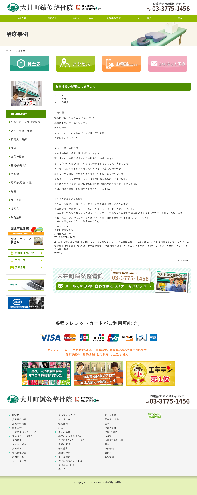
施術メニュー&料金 (83, 18)
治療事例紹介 (19, 423)
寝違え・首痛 (19, 139)
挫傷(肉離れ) (18, 165)
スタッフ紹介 (144, 18)
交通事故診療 (114, 18)
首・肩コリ (64, 419)
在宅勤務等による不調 (70, 461)
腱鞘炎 (15, 208)
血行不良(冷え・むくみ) (71, 440)
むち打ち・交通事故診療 (25, 122)
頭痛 (60, 428)
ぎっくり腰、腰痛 (21, 130)
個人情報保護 (19, 452)
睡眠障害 (63, 448)
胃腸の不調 (64, 444)
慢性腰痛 (63, 423)
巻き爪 (62, 469)
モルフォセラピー (68, 415)
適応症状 (52, 18)
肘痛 (13, 191)
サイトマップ (19, 461)
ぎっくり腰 (111, 415)
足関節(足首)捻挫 (21, 182)
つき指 (15, 174)
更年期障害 (64, 457)
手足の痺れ (64, 432)
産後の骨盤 (64, 452)
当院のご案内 (175, 18)
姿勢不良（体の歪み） (70, 436)
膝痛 (13, 148)
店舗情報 (17, 440)
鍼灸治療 (16, 217)
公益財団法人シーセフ (24, 432)
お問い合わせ (19, 457)
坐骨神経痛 (17, 156)
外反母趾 (16, 200)
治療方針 (21, 18)
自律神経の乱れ (66, 465)
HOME (9, 50)
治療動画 (17, 448)
